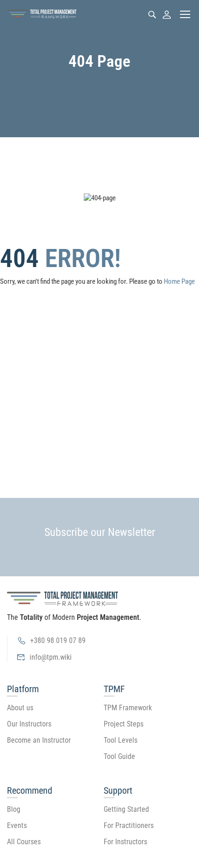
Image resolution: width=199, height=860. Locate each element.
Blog (13, 809)
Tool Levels (120, 740)
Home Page (179, 281)
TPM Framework (128, 707)
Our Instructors (29, 724)
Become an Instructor (39, 740)
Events (17, 825)
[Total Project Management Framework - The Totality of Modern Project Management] (41, 14)
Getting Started (126, 809)
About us (20, 707)
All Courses (24, 841)
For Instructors (125, 841)
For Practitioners (129, 825)
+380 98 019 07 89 (58, 640)
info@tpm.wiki (51, 657)
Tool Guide (119, 756)
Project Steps (123, 724)
